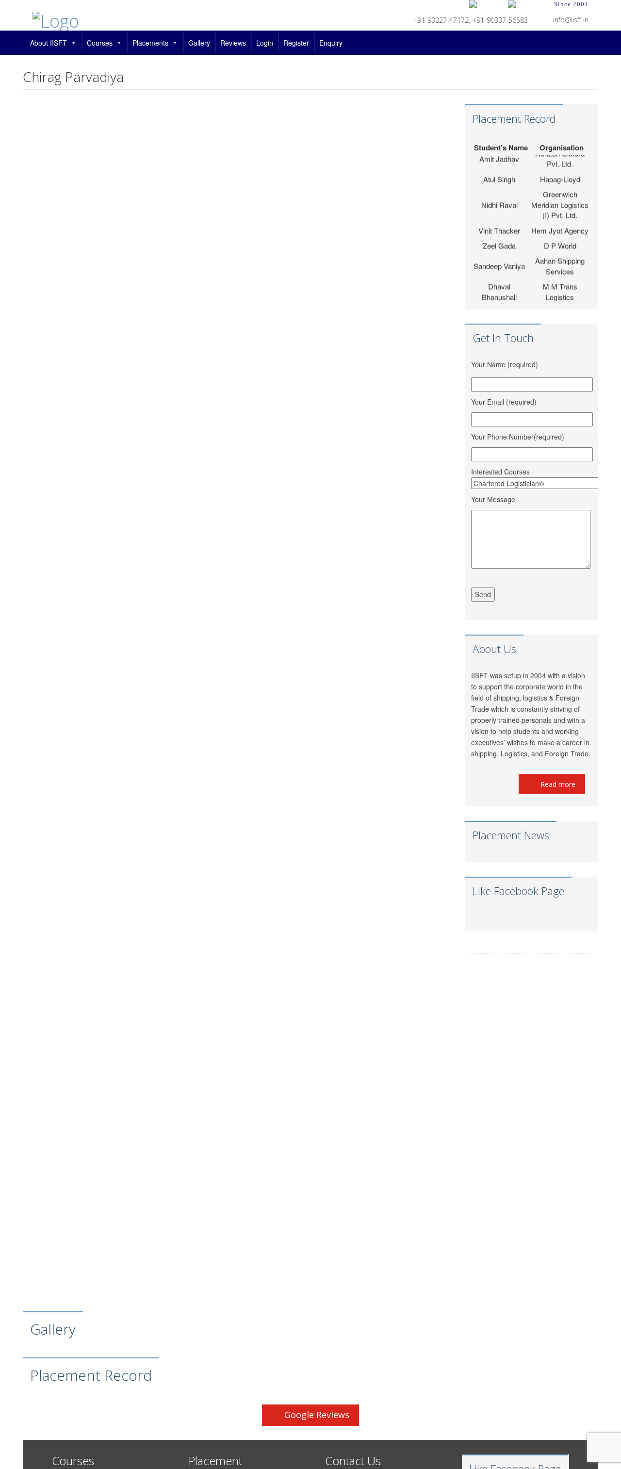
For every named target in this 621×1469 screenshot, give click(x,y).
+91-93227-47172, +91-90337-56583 (470, 20)
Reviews (233, 43)
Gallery (199, 43)
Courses (100, 43)
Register (296, 43)
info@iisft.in (570, 19)
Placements (150, 43)
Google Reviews (316, 1414)
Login (264, 43)
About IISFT (48, 43)
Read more (557, 784)
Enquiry (331, 43)
